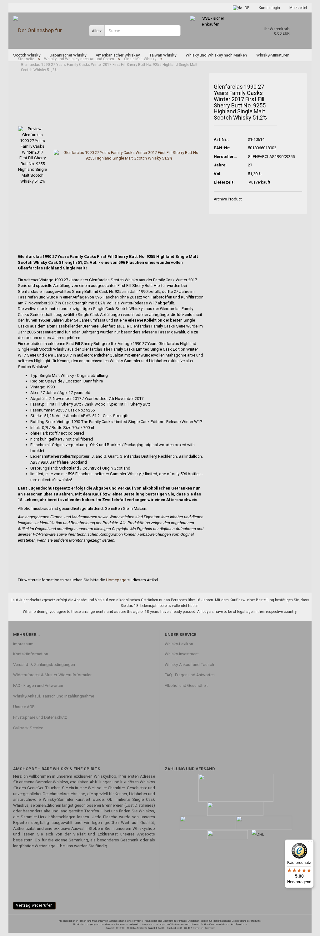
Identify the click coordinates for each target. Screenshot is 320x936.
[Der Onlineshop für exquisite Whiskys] (46, 30)
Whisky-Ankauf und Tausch (189, 664)
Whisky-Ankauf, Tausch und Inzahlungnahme (53, 696)
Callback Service (28, 728)
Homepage (116, 580)
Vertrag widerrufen (34, 905)
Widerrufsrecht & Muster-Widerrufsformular (52, 674)
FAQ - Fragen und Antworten (38, 685)
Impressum (23, 644)
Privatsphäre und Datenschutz (40, 717)
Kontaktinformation (30, 654)
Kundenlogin (269, 8)
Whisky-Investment (182, 654)
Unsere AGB (24, 706)
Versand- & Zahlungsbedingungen (44, 664)
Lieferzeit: (224, 182)
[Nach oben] (302, 926)
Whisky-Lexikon (179, 644)
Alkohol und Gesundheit (186, 685)
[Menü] (310, 843)
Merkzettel (298, 8)
